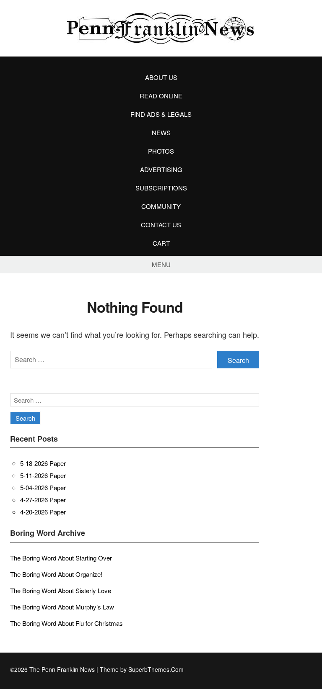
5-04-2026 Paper (43, 487)
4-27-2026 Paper (43, 499)
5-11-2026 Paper (43, 475)
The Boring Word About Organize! (56, 574)
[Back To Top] (309, 669)
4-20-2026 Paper (43, 511)
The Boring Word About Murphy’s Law (62, 606)
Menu (161, 264)
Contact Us (161, 224)
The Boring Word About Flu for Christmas (66, 623)
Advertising (161, 169)
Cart (161, 243)
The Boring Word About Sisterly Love (60, 590)
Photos (161, 151)
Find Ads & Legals (161, 114)
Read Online (161, 95)
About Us (161, 77)
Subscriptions (161, 187)
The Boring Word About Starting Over (61, 557)
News (161, 132)
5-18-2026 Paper (43, 463)
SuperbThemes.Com (156, 669)
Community (161, 206)
